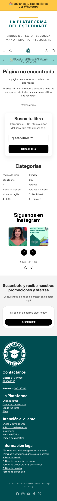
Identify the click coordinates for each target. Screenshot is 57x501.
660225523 (20, 388)
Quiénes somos (10, 400)
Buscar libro (28, 149)
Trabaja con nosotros (13, 438)
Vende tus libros (11, 407)
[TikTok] (32, 267)
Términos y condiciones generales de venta (25, 450)
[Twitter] (39, 494)
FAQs (5, 411)
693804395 (9, 381)
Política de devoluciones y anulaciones (22, 464)
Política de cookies (12, 468)
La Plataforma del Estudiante (27, 483)
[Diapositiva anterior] (3, 60)
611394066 (17, 377)
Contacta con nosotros (14, 404)
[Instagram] (25, 267)
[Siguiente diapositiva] (53, 60)
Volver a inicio (28, 105)
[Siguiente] (33, 252)
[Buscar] (10, 50)
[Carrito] (53, 50)
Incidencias (8, 431)
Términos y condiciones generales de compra (26, 454)
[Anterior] (24, 252)
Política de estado (12, 457)
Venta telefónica (11, 434)
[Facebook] (17, 494)
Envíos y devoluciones (14, 423)
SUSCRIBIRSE (29, 322)
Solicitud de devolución (15, 427)
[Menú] (3, 50)
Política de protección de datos (19, 461)
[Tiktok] (34, 494)
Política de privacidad (14, 471)
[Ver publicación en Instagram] (18, 236)
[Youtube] (28, 494)
